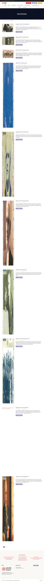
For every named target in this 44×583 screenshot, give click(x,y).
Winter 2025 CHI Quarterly (22, 50)
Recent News (22, 25)
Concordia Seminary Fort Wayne (22, 560)
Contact (24, 7)
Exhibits (13, 5)
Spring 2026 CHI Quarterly (22, 37)
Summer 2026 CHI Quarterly (22, 24)
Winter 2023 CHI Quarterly (22, 476)
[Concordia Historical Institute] (4, 3)
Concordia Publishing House (9, 558)
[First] (2, 547)
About (19, 7)
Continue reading (19, 31)
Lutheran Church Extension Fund (22, 556)
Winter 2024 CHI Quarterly (22, 201)
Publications (27, 5)
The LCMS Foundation (9, 559)
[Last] (7, 547)
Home (5, 5)
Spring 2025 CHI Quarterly (22, 132)
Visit (9, 5)
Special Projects (35, 5)
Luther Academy (36, 556)
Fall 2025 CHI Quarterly (21, 63)
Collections (20, 5)
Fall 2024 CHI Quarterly (21, 269)
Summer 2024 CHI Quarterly (22, 338)
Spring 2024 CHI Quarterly (22, 407)
